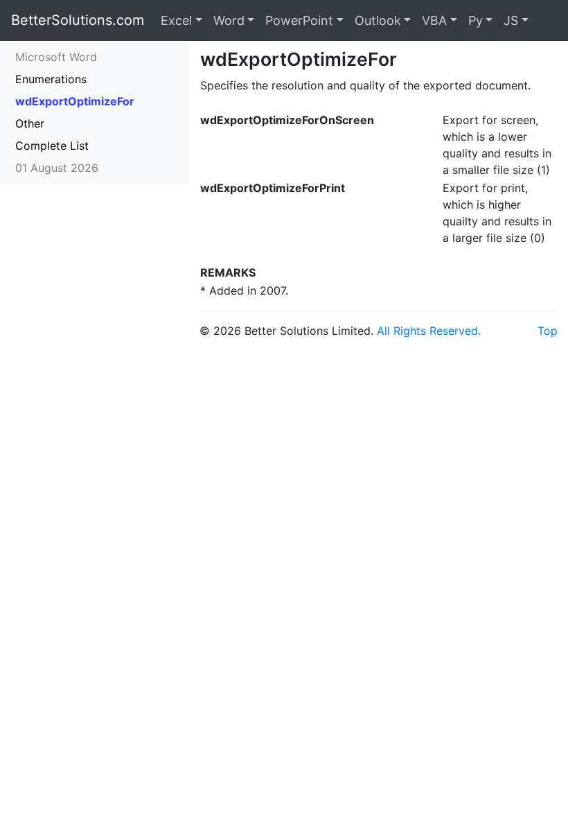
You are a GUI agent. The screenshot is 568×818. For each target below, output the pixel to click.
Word (229, 20)
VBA (434, 20)
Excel (176, 20)
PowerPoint (299, 20)
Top (548, 331)
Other (29, 123)
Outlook (378, 20)
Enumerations (51, 79)
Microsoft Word (56, 57)
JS (511, 20)
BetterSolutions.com (77, 20)
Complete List (52, 146)
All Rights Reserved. (429, 331)
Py (475, 20)
